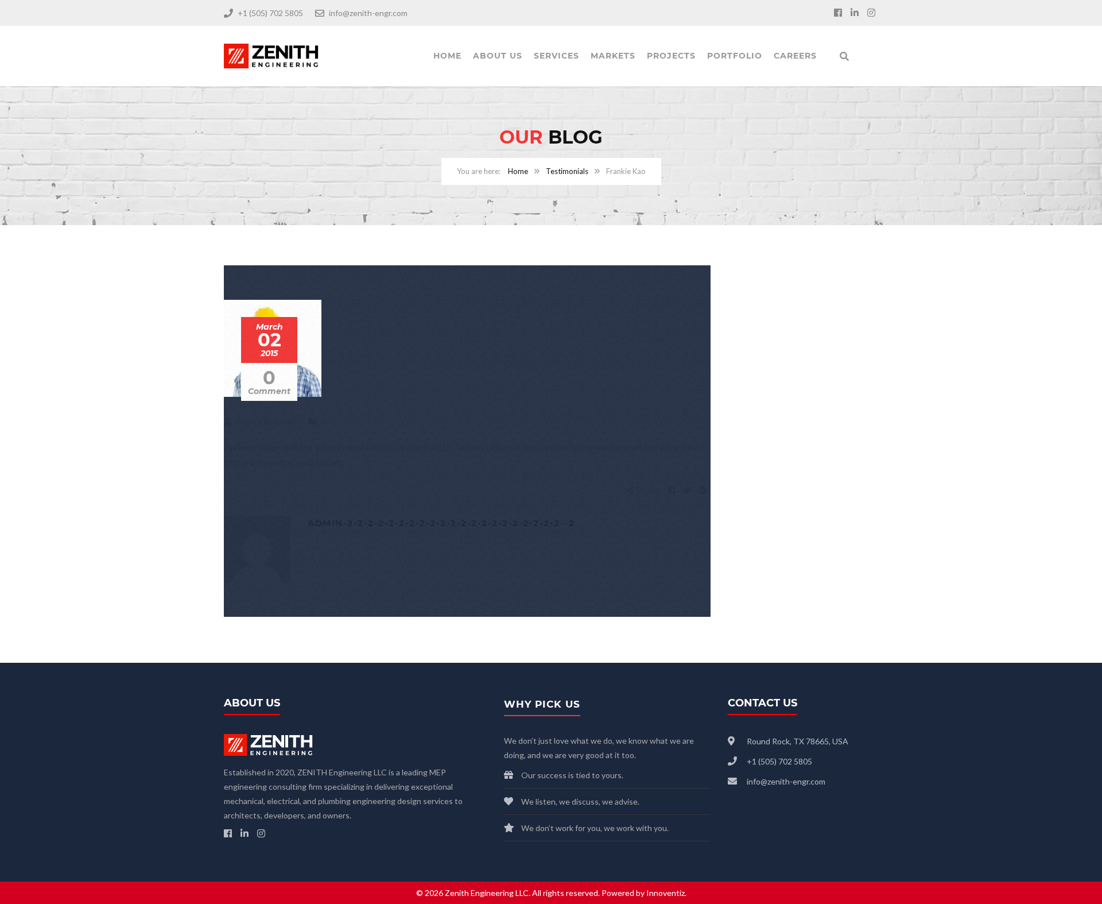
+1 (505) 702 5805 (270, 13)
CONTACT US (762, 703)
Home (447, 56)
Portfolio (734, 56)
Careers (795, 56)
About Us (497, 56)
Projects (671, 56)
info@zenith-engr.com (368, 13)
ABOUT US (252, 703)
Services (556, 56)
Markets (613, 56)
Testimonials (567, 171)
